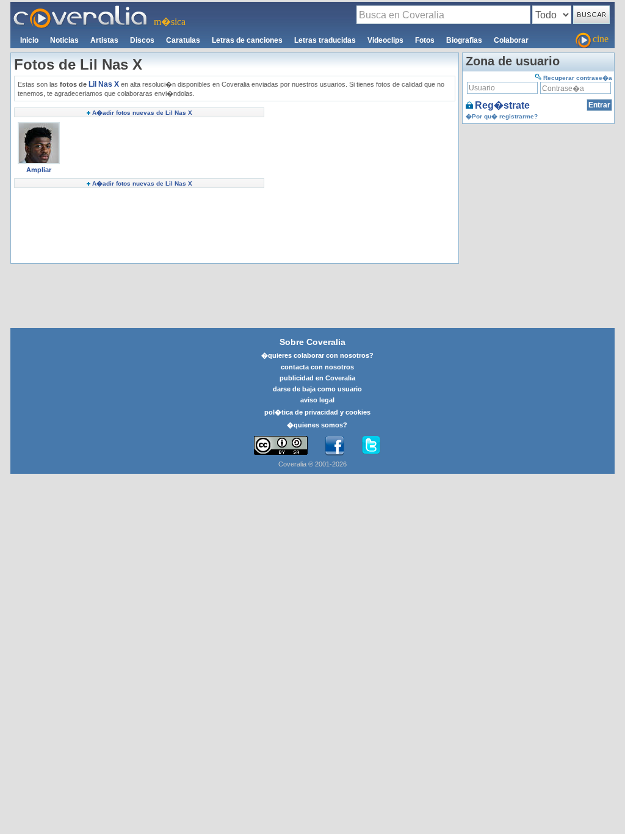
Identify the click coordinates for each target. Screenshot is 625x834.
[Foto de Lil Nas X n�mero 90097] (39, 126)
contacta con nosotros (317, 367)
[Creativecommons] (281, 445)
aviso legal (317, 400)
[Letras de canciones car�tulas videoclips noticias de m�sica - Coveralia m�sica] (80, 9)
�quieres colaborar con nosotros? (317, 355)
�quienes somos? (317, 425)
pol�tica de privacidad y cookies (317, 412)
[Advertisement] (361, 183)
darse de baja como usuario (317, 389)
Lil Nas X (104, 84)
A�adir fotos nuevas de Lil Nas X (142, 112)
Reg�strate (502, 105)
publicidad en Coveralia (317, 378)
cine (601, 39)
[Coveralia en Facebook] (334, 445)
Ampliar (38, 169)
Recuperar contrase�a (577, 77)
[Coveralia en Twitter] (371, 445)
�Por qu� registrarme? (502, 116)
